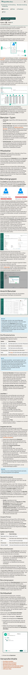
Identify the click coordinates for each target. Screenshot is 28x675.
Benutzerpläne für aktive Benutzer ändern (13, 666)
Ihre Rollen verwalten (8, 661)
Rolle (4, 58)
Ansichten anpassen (8, 437)
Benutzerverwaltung (22, 4)
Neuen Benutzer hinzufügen (9, 663)
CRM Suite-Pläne (7, 668)
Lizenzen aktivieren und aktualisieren (12, 667)
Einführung (5, 6)
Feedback (20, 9)
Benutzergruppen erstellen (9, 664)
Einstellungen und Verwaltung (8, 4)
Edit (4, 12)
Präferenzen (7, 267)
